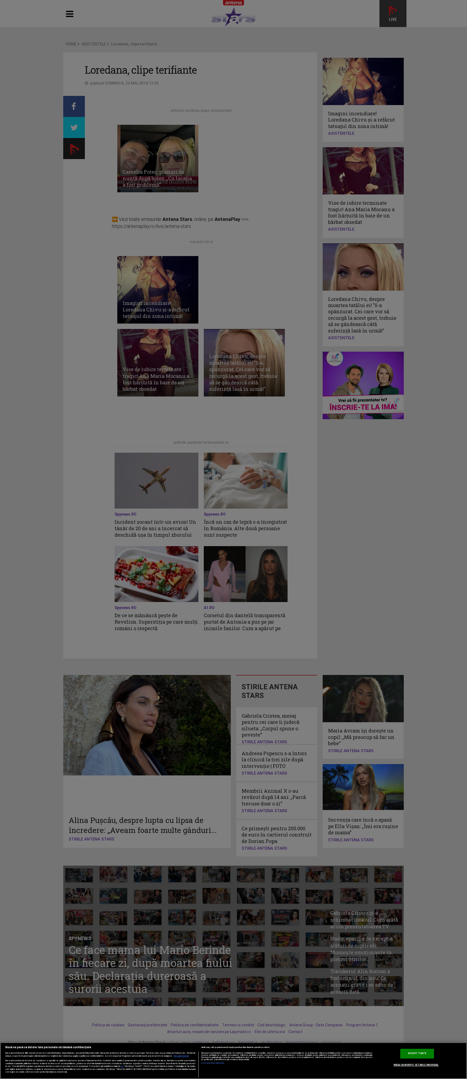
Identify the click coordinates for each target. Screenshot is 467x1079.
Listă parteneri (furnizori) (212, 1063)
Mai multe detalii (181, 1056)
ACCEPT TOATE (417, 1053)
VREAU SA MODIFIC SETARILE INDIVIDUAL (416, 1065)
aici (122, 1066)
